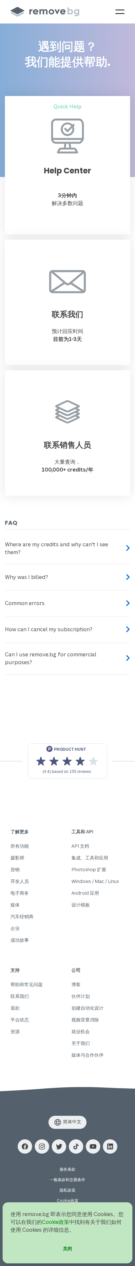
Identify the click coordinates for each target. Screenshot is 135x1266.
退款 (15, 1008)
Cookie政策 (67, 1200)
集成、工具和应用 (89, 858)
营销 (15, 869)
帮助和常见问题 (26, 984)
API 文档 (80, 846)
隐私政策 (67, 1190)
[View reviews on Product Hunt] (67, 761)
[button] (25, 1146)
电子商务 (19, 893)
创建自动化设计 (87, 1008)
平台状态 (19, 1020)
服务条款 (67, 1169)
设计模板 (80, 905)
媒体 (15, 905)
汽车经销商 (21, 916)
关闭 (67, 1248)
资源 (15, 1031)
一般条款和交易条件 (67, 1179)
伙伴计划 (80, 996)
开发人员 (19, 881)
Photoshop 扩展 (88, 869)
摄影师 (17, 858)
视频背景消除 (85, 1020)
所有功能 (19, 846)
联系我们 (19, 996)
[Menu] (120, 11)
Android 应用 (85, 893)
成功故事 (19, 940)
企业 (15, 928)
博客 (76, 984)
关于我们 (80, 1043)
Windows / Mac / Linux (95, 881)
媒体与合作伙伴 (87, 1055)
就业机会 (80, 1031)
